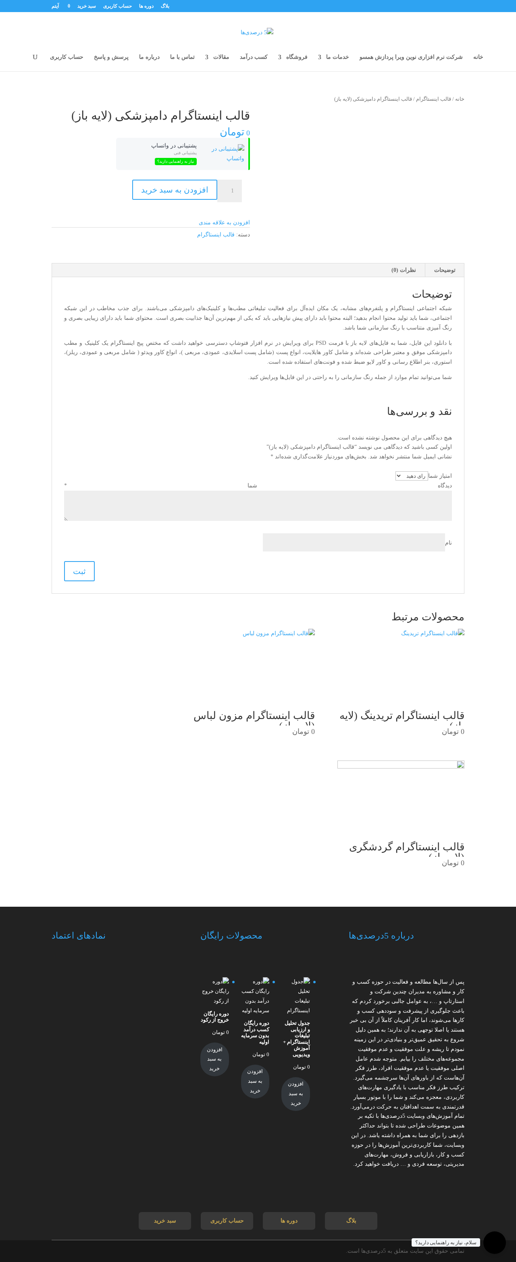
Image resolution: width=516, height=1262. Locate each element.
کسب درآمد (254, 57)
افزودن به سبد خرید (174, 189)
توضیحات (445, 270)
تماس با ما (182, 57)
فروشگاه (297, 57)
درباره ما (149, 57)
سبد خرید (86, 6)
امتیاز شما (440, 476)
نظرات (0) (403, 270)
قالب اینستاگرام (433, 99)
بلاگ (165, 6)
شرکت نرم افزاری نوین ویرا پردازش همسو (411, 57)
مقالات (221, 57)
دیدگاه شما (258, 486)
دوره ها (146, 6)
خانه (478, 57)
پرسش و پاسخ (111, 57)
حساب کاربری (117, 6)
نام (448, 543)
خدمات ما (337, 57)
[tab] (445, 270)
